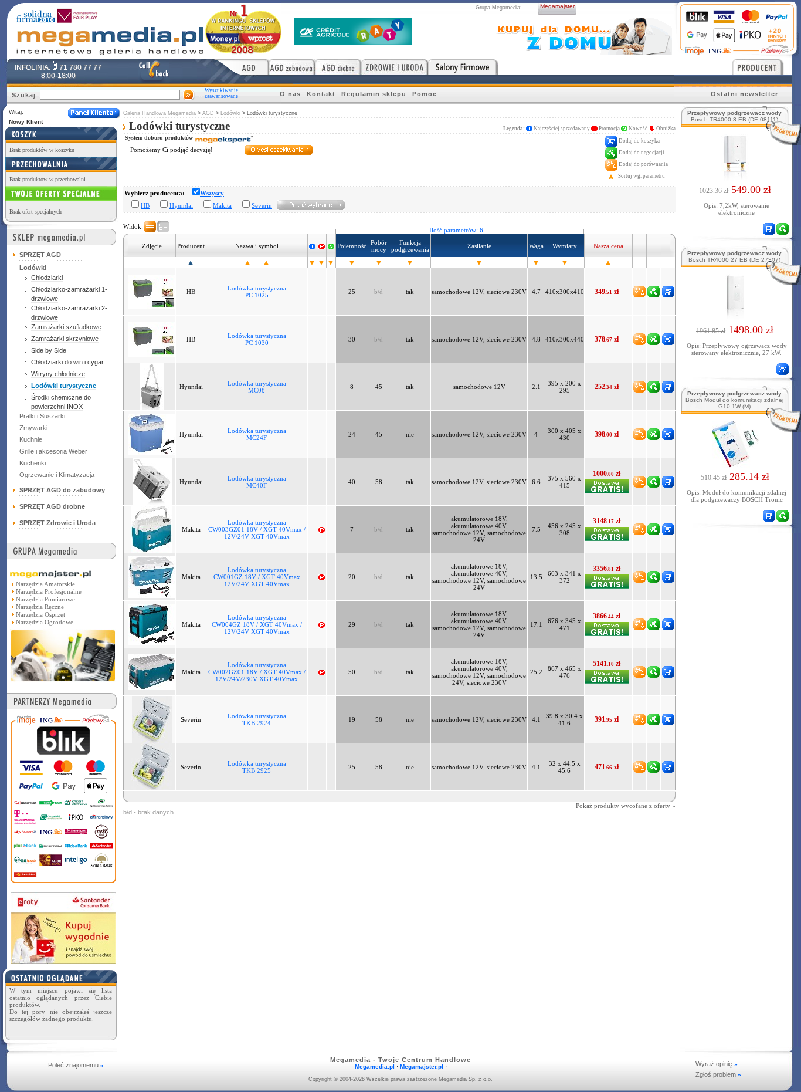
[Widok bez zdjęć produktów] (150, 226)
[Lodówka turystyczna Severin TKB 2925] (151, 766)
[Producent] (762, 67)
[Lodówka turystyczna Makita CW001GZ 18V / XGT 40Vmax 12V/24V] (151, 576)
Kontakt (321, 93)
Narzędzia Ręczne (40, 606)
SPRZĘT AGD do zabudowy (62, 489)
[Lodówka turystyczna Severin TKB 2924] (152, 718)
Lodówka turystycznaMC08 (257, 387)
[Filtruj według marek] (311, 204)
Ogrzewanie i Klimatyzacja (56, 474)
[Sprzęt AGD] (241, 67)
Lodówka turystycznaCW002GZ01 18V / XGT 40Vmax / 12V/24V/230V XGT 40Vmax (257, 671)
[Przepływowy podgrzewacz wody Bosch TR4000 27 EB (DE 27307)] (735, 317)
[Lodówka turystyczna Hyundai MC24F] (151, 433)
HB (145, 205)
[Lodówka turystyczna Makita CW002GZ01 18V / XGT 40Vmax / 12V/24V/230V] (151, 671)
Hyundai (181, 205)
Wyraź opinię (716, 1063)
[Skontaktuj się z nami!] (153, 71)
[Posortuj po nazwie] (247, 262)
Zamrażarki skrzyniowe (65, 338)
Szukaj (24, 95)
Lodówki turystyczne (63, 385)
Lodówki (230, 113)
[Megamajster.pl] (63, 682)
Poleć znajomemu (76, 1065)
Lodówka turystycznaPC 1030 (257, 339)
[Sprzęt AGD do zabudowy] (292, 67)
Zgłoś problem (718, 1074)
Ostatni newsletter (744, 93)
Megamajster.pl (421, 1066)
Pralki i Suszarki (42, 416)
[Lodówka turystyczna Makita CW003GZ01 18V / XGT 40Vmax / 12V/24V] (151, 528)
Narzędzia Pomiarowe (45, 599)
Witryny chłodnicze (58, 373)
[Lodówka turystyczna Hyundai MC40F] (152, 481)
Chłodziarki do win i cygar (67, 362)
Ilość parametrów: (456, 230)
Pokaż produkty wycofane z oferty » (626, 805)
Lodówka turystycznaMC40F (257, 482)
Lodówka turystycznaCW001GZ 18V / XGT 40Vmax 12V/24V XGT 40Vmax (256, 576)
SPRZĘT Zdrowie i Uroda (57, 522)
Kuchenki (32, 462)
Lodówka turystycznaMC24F (257, 434)
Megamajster (557, 6)
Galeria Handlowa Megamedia (159, 113)
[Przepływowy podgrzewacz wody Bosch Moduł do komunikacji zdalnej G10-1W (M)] (735, 464)
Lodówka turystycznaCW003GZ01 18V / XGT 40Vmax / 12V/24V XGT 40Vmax (257, 529)
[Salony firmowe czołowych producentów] (463, 67)
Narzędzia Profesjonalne (49, 591)
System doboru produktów (160, 137)
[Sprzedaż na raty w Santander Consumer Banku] (63, 961)
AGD (208, 113)
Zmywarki (33, 427)
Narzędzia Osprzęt (40, 614)
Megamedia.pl (375, 1066)
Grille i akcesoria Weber (53, 451)
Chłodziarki (47, 277)
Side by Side (48, 350)
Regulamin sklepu (373, 93)
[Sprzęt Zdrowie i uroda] (394, 67)
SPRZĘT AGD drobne (52, 506)
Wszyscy (212, 193)
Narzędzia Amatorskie (45, 583)
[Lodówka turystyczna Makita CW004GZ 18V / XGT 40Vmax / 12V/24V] (151, 623)
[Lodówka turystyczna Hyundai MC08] (152, 386)
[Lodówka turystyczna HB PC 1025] (151, 291)
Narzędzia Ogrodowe (44, 622)
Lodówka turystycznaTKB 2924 (257, 719)
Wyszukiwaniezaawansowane (221, 93)
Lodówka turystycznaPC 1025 (257, 292)
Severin (262, 205)
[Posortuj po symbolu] (266, 262)
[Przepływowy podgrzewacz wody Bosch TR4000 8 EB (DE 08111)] (734, 177)
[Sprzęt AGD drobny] (338, 67)
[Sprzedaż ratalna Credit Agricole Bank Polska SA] (353, 41)
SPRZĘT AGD (40, 254)
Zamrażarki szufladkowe (66, 326)
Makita (222, 205)
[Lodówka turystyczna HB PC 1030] (151, 338)
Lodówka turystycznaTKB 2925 (257, 767)
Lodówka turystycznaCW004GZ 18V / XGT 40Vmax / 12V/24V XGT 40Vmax (257, 624)
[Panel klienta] (94, 113)
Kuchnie (30, 439)
